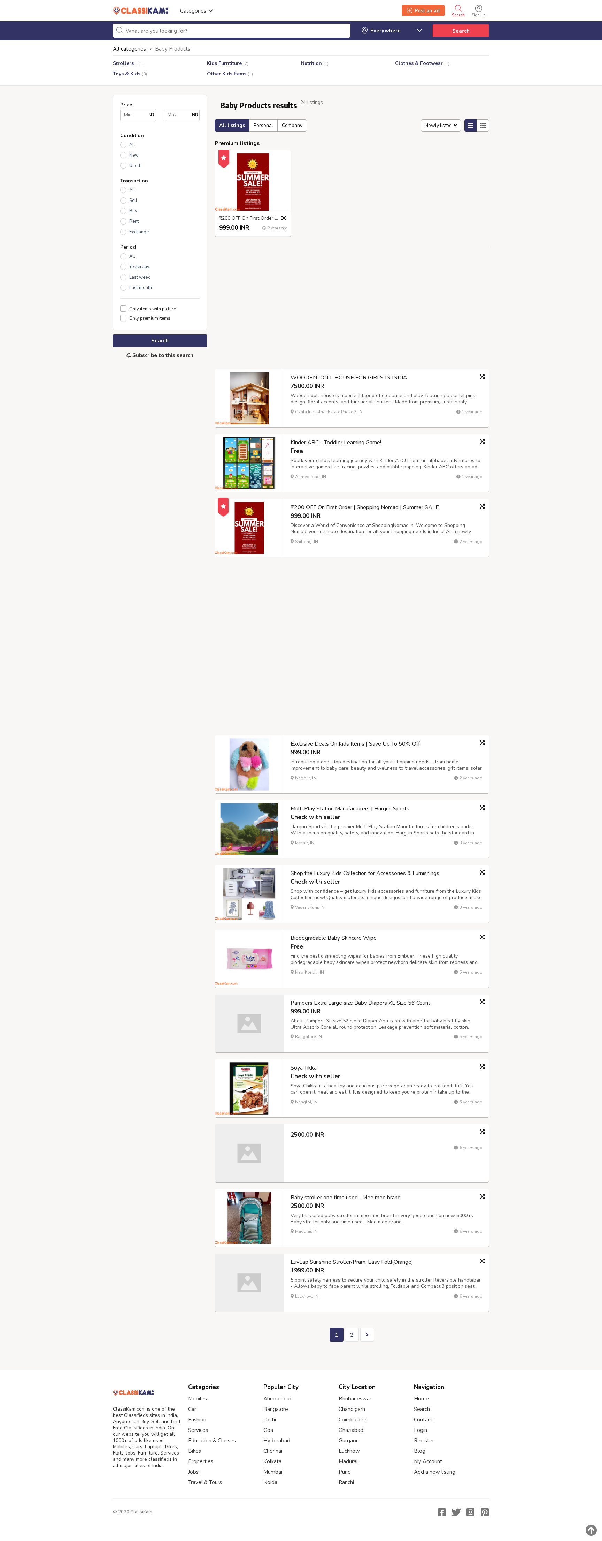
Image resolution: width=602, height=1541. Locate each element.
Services (198, 1430)
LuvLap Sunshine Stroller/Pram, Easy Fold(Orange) (352, 1262)
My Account (428, 1461)
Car (192, 1409)
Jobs (193, 1472)
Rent (134, 221)
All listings (232, 125)
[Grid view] (483, 125)
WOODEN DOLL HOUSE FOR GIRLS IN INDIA (349, 378)
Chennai (272, 1451)
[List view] (470, 125)
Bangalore (275, 1409)
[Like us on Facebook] (441, 1512)
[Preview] (284, 218)
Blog (419, 1451)
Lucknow (349, 1451)
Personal (263, 125)
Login (420, 1430)
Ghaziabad (351, 1430)
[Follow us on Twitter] (456, 1512)
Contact (423, 1420)
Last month (140, 288)
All (132, 145)
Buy (133, 211)
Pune (345, 1472)
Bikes (194, 1451)
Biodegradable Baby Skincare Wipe (334, 938)
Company (292, 125)
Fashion (197, 1420)
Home (421, 1399)
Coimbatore (352, 1420)
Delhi (269, 1420)
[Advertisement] (160, 480)
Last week (139, 277)
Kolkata (272, 1461)
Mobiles (197, 1399)
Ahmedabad (278, 1399)
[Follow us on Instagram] (470, 1512)
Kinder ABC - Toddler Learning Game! (336, 442)
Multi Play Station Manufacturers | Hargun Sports (350, 809)
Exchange (139, 232)
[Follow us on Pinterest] (484, 1512)
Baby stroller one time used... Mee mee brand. (346, 1197)
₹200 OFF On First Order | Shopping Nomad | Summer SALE (255, 218)
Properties (200, 1461)
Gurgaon (349, 1440)
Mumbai (272, 1472)
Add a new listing (434, 1472)
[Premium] (223, 156)
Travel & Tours (205, 1482)
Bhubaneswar (355, 1399)
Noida (270, 1482)
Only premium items (149, 318)
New (134, 155)
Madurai (348, 1461)
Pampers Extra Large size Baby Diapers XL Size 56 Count (360, 1003)
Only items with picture (152, 309)
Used (134, 166)
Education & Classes (212, 1440)
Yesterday (139, 267)
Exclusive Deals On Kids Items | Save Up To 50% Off (355, 744)
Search (461, 31)
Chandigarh (352, 1409)
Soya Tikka (304, 1068)
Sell (133, 200)
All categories (129, 49)
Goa (268, 1430)
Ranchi (346, 1482)
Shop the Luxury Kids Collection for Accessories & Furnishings (365, 873)
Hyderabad (276, 1440)
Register (424, 1440)
